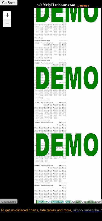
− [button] (7, 23)
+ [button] (7, 15)
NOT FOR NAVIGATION (54, 201)
